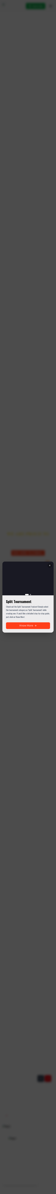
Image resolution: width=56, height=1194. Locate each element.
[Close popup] (50, 565)
